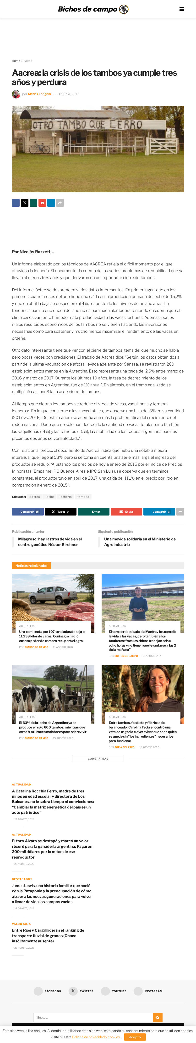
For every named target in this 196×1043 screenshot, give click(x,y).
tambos (83, 497)
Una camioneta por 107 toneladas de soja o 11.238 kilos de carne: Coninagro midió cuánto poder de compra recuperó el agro (52, 636)
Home (16, 61)
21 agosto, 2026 (63, 647)
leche (50, 497)
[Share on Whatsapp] (33, 203)
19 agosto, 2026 (63, 738)
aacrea (35, 497)
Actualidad (28, 626)
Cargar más (98, 758)
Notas (28, 61)
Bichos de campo (36, 647)
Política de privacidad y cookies (96, 1037)
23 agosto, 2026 (24, 819)
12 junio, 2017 (69, 94)
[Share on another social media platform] (60, 203)
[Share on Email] (42, 203)
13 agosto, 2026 (149, 747)
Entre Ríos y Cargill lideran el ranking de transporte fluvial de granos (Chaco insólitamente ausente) (48, 935)
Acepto (135, 1037)
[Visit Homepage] (93, 9)
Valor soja (21, 924)
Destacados (22, 879)
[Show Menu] (182, 9)
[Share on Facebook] (16, 203)
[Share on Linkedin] (51, 203)
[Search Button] (158, 1017)
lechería (66, 497)
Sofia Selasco (124, 747)
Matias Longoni (39, 94)
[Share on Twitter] (24, 203)
